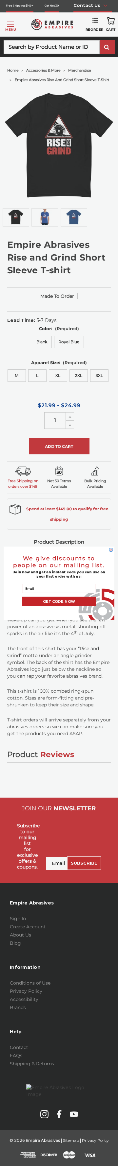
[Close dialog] (111, 549)
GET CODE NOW (59, 601)
